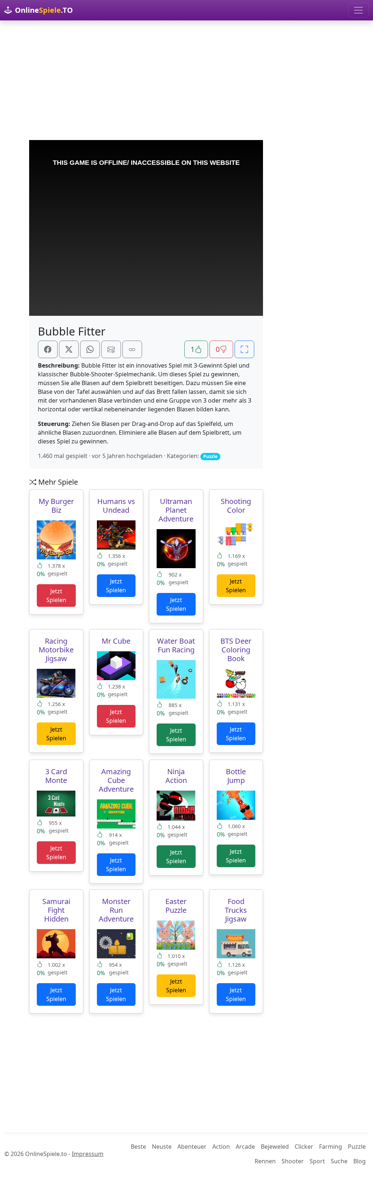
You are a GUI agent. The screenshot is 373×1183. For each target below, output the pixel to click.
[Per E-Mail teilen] (111, 349)
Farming (330, 1147)
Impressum (87, 1154)
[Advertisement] (186, 80)
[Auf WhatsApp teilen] (90, 349)
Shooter (293, 1161)
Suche (339, 1161)
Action (221, 1147)
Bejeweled (275, 1147)
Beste (138, 1147)
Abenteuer (192, 1147)
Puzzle (357, 1147)
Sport (317, 1161)
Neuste (162, 1147)
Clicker (304, 1147)
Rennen (265, 1161)
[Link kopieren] (132, 349)
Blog (359, 1161)
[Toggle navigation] (358, 10)
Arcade (245, 1147)
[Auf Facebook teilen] (48, 349)
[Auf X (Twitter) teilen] (69, 349)
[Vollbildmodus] (244, 349)
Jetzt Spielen (56, 595)
